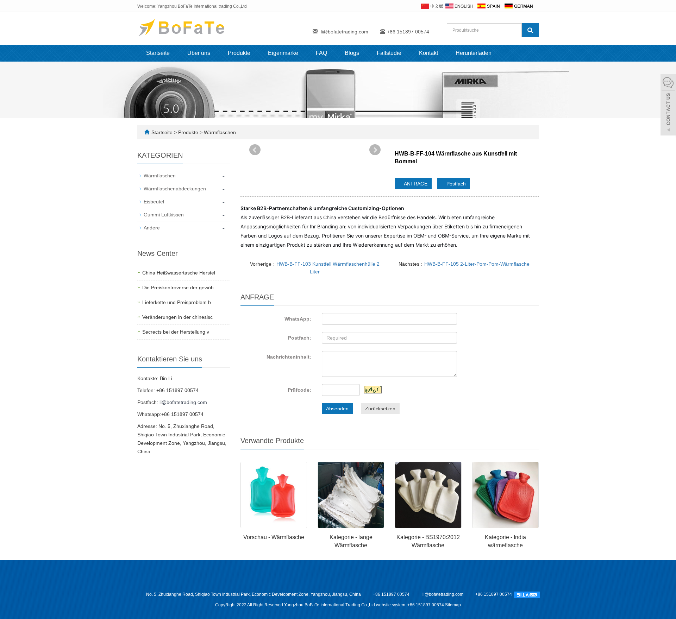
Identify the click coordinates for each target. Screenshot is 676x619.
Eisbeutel (154, 201)
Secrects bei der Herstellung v (175, 332)
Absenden (337, 408)
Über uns (198, 53)
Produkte (239, 53)
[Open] (668, 105)
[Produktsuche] (530, 30)
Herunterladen (474, 53)
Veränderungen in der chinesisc (177, 317)
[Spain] (488, 5)
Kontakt (428, 53)
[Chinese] (431, 5)
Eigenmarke (283, 53)
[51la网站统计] (527, 594)
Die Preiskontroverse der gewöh (178, 287)
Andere (152, 227)
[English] (459, 5)
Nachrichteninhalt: (289, 357)
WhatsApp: (297, 319)
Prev (255, 150)
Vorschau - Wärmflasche (273, 537)
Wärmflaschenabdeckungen (175, 188)
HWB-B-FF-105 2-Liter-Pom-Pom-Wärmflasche (477, 264)
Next (375, 150)
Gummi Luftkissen (164, 214)
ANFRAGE (415, 184)
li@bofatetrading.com (344, 31)
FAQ (321, 53)
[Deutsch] (518, 5)
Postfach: (299, 338)
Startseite (158, 53)
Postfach (455, 184)
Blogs (352, 53)
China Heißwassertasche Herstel (178, 273)
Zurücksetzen (380, 408)
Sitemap (453, 604)
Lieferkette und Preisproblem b (176, 302)
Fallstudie (389, 53)
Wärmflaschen (219, 132)
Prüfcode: (299, 390)
